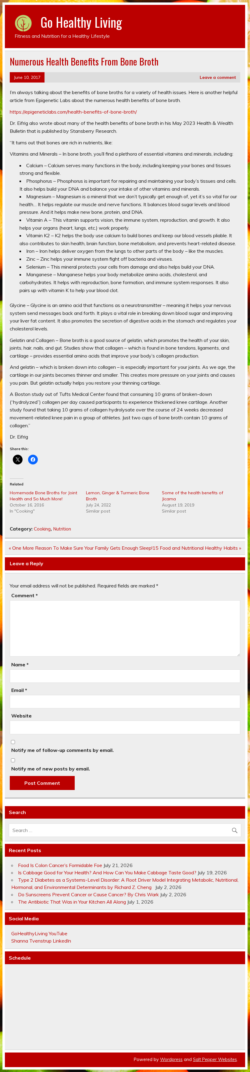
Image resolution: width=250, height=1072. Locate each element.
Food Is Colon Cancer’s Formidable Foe (60, 865)
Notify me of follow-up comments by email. (62, 750)
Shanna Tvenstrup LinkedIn (41, 941)
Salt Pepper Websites (215, 1059)
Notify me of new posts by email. (50, 768)
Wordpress (171, 1059)
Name (20, 664)
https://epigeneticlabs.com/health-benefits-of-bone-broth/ (73, 112)
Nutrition (62, 529)
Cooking (42, 529)
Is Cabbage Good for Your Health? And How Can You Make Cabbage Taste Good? (107, 872)
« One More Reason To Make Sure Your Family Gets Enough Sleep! (80, 548)
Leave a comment (218, 77)
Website (21, 715)
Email (19, 690)
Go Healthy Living (81, 21)
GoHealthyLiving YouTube (39, 933)
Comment (24, 595)
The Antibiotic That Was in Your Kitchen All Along (72, 902)
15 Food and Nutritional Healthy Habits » (196, 548)
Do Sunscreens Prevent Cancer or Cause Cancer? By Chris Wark (88, 894)
